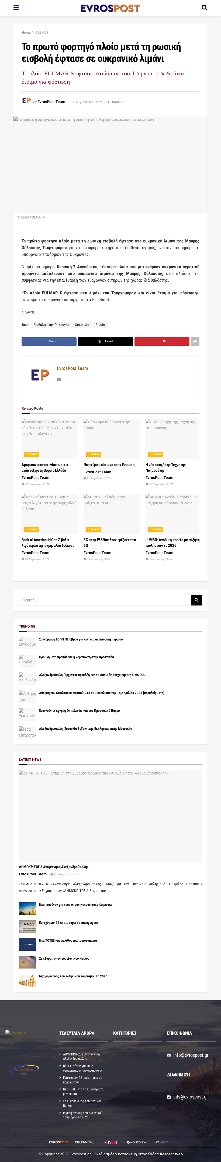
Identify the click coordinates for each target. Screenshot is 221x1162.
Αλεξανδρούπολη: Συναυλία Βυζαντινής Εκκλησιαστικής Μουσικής (85, 729)
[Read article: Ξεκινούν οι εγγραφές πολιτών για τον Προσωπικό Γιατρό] (27, 714)
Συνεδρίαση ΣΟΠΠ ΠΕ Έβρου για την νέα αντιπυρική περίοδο (81, 639)
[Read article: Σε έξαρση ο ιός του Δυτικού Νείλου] (27, 962)
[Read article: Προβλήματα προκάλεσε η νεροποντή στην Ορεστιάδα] (27, 661)
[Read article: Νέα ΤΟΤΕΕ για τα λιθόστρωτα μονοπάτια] (27, 944)
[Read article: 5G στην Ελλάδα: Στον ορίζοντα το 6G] (112, 514)
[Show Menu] (16, 8)
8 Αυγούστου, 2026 (98, 559)
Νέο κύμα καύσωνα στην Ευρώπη (109, 464)
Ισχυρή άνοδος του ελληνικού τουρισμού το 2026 (73, 976)
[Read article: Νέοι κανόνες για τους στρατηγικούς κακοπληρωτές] (27, 908)
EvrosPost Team (51, 102)
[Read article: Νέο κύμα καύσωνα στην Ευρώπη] (112, 439)
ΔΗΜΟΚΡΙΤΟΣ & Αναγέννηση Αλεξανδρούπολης (53, 867)
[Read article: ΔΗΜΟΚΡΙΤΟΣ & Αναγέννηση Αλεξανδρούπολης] (110, 816)
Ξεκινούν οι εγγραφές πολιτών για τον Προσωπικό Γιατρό (79, 711)
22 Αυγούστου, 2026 (37, 484)
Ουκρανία (82, 325)
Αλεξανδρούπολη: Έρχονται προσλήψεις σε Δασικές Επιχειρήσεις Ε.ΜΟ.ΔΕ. (92, 675)
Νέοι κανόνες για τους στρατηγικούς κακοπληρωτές (75, 905)
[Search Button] (205, 8)
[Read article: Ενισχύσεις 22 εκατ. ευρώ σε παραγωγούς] (27, 926)
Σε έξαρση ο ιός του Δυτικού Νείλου (64, 958)
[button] (137, 1056)
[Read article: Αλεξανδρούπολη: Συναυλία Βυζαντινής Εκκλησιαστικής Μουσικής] (27, 732)
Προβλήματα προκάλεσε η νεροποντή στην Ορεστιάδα (76, 657)
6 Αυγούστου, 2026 (160, 559)
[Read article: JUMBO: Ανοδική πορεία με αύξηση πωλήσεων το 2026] (174, 514)
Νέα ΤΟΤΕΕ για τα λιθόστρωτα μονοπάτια (68, 940)
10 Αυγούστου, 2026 (37, 559)
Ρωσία (100, 325)
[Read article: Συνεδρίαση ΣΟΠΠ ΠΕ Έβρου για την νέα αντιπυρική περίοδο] (27, 643)
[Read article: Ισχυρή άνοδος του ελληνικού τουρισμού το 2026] (27, 980)
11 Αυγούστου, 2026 (99, 478)
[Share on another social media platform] (195, 341)
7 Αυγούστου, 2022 (87, 102)
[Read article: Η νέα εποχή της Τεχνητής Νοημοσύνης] (174, 439)
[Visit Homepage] (110, 8)
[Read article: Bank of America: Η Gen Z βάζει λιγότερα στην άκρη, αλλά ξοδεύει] (50, 514)
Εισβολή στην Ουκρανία (51, 325)
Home (26, 32)
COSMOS (41, 32)
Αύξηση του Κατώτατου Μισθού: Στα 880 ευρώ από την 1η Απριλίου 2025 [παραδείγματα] (101, 693)
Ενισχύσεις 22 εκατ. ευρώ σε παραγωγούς (68, 923)
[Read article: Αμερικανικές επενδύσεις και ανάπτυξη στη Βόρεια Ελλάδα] (50, 439)
